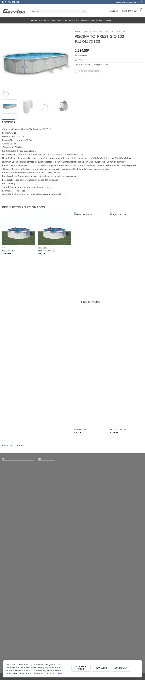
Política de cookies (53, 673)
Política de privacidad (12, 445)
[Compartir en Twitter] (82, 71)
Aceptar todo (81, 667)
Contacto (109, 20)
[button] (113, 11)
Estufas (85, 20)
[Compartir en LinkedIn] (97, 71)
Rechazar (101, 668)
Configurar (121, 668)
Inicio (34, 20)
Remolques (96, 20)
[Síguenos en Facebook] (139, 2)
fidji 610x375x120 (118, 429)
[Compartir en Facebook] (77, 71)
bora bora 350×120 (46, 250)
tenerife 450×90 (81, 429)
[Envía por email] (87, 71)
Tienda (87, 32)
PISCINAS (98, 32)
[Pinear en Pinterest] (92, 71)
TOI (106, 32)
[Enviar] (84, 10)
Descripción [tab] (8, 122)
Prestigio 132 (118, 32)
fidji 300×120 (8, 250)
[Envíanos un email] (141, 2)
